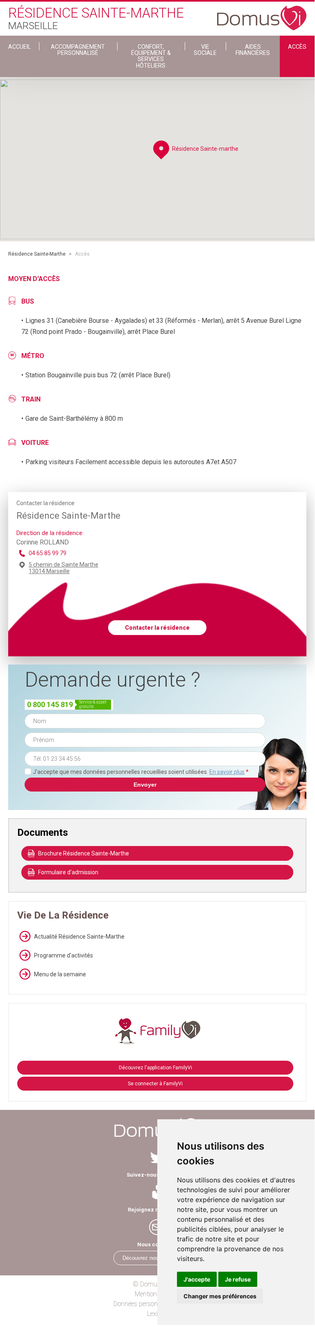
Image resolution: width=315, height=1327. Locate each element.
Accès (297, 46)
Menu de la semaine (60, 974)
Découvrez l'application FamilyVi (155, 1068)
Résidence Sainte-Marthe (37, 254)
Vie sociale (205, 49)
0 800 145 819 (50, 704)
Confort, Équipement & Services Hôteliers (151, 56)
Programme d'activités (63, 955)
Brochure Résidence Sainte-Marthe (83, 853)
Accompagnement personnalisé (78, 49)
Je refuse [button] (238, 1279)
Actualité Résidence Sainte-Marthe (79, 936)
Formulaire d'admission (68, 872)
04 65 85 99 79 (47, 553)
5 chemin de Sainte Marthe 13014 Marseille (63, 567)
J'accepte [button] (197, 1279)
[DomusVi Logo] (261, 14)
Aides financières (253, 49)
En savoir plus (227, 772)
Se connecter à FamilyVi (155, 1084)
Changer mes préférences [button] (220, 1296)
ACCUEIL (19, 46)
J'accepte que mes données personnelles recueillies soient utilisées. (141, 772)
